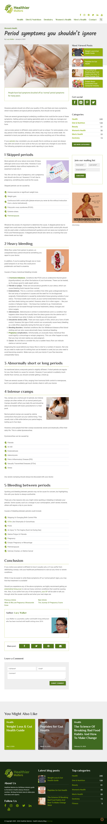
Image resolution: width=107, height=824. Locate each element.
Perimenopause (13, 216)
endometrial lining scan (13, 589)
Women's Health (10, 28)
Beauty (87, 127)
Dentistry (48, 19)
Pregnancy (13, 333)
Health (20, 19)
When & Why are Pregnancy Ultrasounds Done (19, 602)
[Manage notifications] (102, 819)
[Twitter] (93, 102)
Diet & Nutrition (33, 19)
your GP (45, 592)
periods (12, 141)
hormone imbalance (17, 278)
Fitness (87, 803)
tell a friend (61, 645)
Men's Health (87, 134)
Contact (92, 19)
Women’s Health (63, 19)
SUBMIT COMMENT (57, 683)
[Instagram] (80, 102)
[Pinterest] (87, 102)
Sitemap (49, 821)
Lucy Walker (10, 39)
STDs (10, 522)
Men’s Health (80, 19)
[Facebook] (74, 102)
